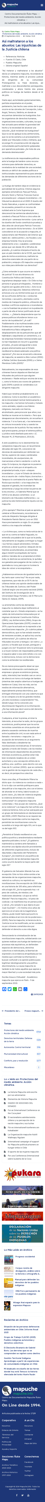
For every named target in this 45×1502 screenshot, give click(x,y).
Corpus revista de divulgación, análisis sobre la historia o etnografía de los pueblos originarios (27, 1271)
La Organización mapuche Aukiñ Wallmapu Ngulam (22, 1136)
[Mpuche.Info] (10, 5)
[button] (42, 5)
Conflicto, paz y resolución (22, 1060)
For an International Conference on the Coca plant (24, 1112)
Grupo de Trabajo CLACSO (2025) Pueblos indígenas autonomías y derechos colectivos (20, 1340)
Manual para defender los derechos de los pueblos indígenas (27, 1282)
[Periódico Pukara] (22, 1174)
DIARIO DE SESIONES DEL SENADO (20, 1104)
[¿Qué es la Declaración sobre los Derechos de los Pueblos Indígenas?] (22, 1234)
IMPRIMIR (38, 994)
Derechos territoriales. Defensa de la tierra (22, 1040)
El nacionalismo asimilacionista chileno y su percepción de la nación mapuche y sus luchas (21, 1120)
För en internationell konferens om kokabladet (23, 1129)
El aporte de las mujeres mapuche (23, 1152)
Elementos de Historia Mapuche (22, 1099)
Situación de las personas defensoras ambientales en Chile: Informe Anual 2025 (21, 1329)
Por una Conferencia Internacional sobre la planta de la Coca (23, 1157)
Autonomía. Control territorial (22, 1047)
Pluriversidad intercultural (22, 1054)
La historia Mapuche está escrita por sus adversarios (22, 1093)
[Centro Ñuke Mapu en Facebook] (22, 1190)
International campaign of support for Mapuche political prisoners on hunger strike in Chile (23, 1144)
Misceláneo (21, 1067)
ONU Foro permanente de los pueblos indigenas (27, 1292)
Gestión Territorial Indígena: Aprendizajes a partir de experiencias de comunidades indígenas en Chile (21, 1361)
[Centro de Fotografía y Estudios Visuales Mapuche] (22, 1203)
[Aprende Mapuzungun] (22, 1216)
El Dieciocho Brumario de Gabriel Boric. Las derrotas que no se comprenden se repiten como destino (22, 1350)
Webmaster (31, 1489)
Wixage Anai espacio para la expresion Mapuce (26, 1304)
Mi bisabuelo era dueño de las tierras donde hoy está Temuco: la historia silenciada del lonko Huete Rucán (21, 1372)
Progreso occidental (25, 1256)
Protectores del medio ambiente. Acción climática (22, 34)
